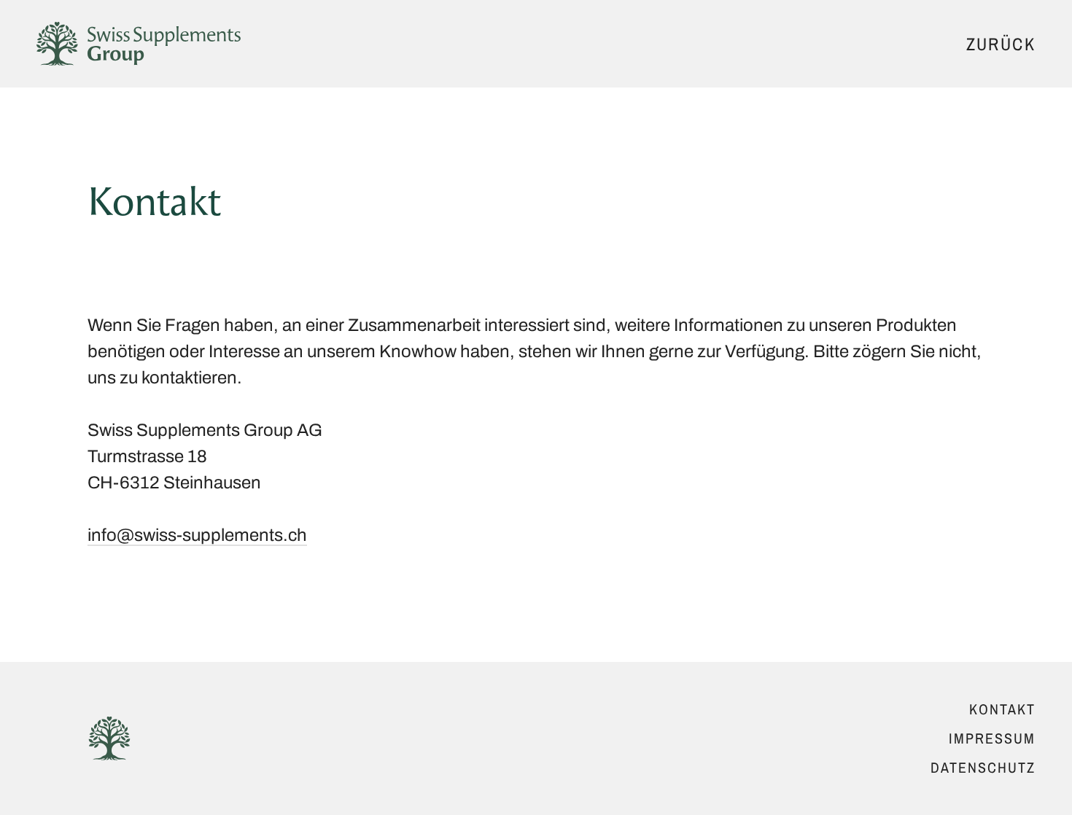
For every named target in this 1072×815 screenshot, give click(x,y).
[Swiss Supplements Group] (138, 44)
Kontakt (1002, 709)
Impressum (992, 738)
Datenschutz (983, 767)
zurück (1001, 44)
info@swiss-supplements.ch (197, 535)
